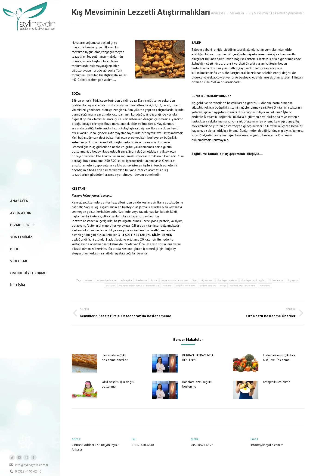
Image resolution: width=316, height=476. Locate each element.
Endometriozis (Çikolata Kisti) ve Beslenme (279, 357)
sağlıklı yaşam (208, 285)
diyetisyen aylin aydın (253, 280)
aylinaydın (126, 280)
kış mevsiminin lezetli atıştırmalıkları (139, 285)
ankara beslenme (106, 280)
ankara (89, 280)
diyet (194, 280)
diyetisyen (207, 280)
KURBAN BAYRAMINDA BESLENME (197, 357)
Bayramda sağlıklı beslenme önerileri (115, 357)
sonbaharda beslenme (243, 285)
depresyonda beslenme (174, 280)
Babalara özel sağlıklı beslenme (197, 384)
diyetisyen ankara (227, 280)
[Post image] (84, 363)
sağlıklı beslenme (185, 285)
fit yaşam (293, 280)
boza (154, 280)
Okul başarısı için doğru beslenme (118, 384)
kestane (110, 285)
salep (223, 285)
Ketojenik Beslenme (276, 382)
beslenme (141, 280)
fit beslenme (276, 280)
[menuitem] (18, 201)
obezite (167, 285)
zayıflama (265, 285)
